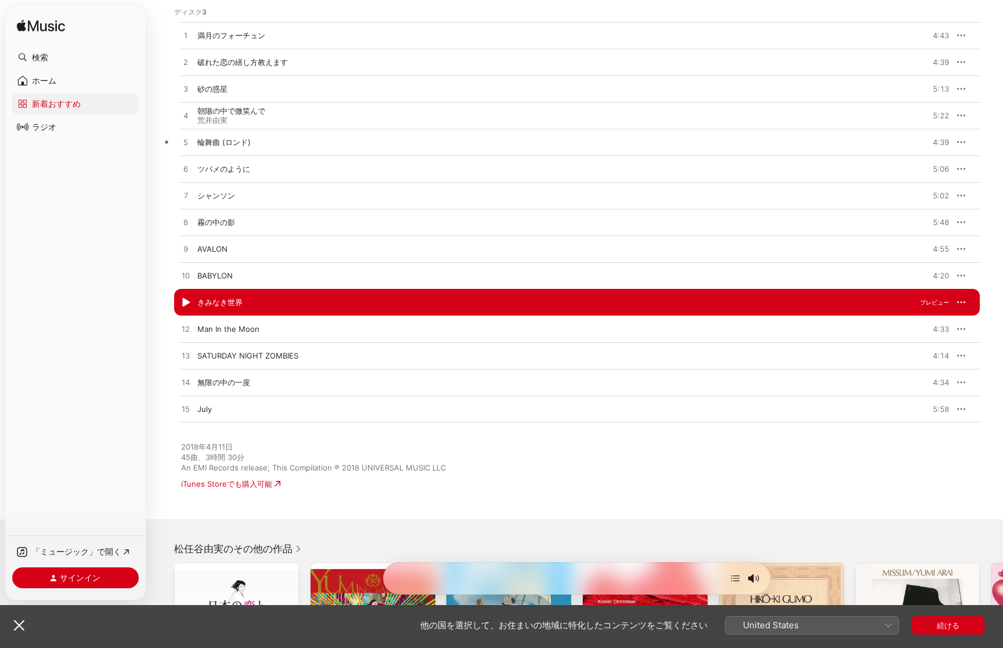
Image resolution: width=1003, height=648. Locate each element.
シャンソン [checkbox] (216, 195)
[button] (75, 57)
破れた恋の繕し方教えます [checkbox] (242, 62)
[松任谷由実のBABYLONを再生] (185, 276)
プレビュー (934, 35)
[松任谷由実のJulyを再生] (185, 409)
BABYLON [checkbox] (215, 275)
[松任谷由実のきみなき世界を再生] (185, 303)
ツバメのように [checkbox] (223, 168)
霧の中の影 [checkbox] (216, 222)
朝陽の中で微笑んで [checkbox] (231, 110)
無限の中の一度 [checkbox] (223, 382)
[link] (238, 548)
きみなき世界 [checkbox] (220, 302)
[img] (41, 26)
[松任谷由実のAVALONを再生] (185, 249)
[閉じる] (19, 625)
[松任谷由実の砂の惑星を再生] (185, 89)
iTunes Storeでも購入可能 (226, 483)
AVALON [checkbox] (212, 249)
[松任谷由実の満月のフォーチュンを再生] (185, 36)
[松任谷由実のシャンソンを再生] (185, 196)
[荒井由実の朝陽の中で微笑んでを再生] (185, 116)
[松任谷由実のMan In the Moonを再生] (185, 329)
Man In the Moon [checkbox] (228, 329)
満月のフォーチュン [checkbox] (231, 35)
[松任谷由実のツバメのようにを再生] (185, 169)
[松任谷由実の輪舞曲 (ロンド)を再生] (185, 142)
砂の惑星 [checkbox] (212, 88)
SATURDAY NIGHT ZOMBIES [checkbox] (247, 355)
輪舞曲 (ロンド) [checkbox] (224, 142)
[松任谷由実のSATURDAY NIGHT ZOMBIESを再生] (185, 356)
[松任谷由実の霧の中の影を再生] (185, 223)
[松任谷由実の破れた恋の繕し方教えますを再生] (185, 62)
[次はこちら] (735, 578)
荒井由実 (212, 120)
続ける (948, 625)
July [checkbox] (204, 409)
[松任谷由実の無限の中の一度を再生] (185, 383)
